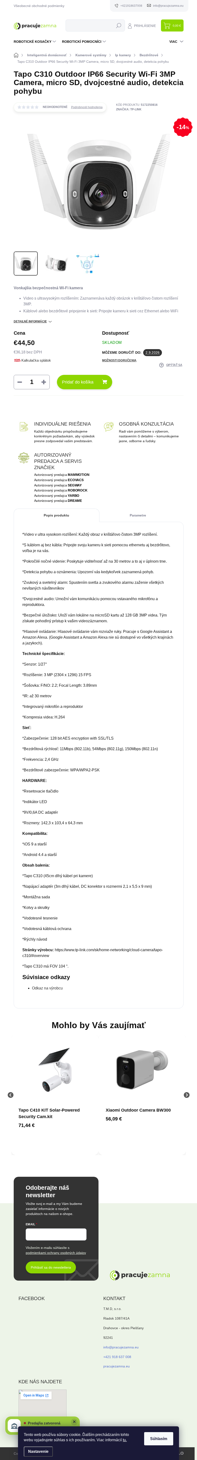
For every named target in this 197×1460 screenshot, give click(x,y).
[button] (55, 1125)
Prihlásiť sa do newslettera (51, 1267)
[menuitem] (35, 41)
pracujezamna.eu (116, 1366)
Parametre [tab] (138, 515)
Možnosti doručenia (119, 360)
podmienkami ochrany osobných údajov (56, 1253)
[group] (55, 1095)
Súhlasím (158, 1439)
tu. (125, 1440)
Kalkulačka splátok (36, 360)
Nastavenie (38, 1451)
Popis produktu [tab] (56, 515)
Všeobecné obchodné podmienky (39, 6)
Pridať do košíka (77, 382)
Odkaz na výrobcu (47, 988)
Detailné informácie (30, 321)
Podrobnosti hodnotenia (87, 107)
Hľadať (118, 25)
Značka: (129, 109)
